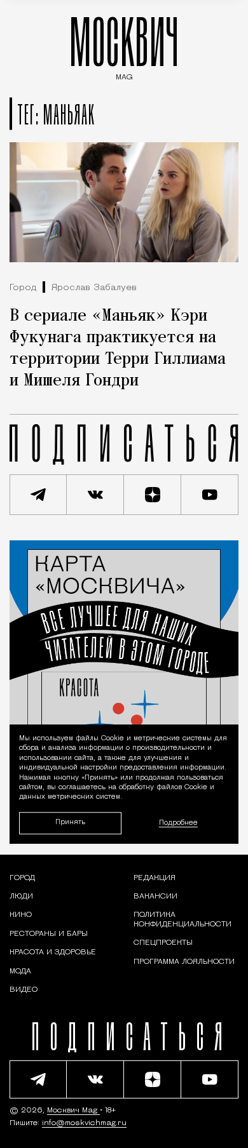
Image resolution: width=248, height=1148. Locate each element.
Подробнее (178, 823)
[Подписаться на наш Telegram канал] (38, 494)
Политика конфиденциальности (182, 919)
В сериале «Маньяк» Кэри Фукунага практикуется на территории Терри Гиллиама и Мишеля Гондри (118, 348)
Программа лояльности (184, 962)
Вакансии (155, 896)
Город (23, 288)
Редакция (155, 878)
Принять (70, 823)
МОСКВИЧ (124, 45)
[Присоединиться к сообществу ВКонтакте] (95, 494)
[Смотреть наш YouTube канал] (209, 494)
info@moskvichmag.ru (84, 1123)
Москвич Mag (73, 1110)
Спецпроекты (163, 943)
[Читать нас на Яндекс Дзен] (152, 494)
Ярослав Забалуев (94, 288)
